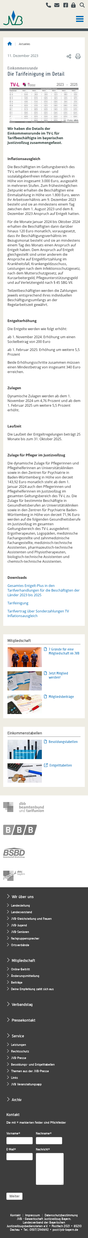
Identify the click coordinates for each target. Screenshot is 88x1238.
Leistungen (18, 1045)
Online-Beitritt (20, 969)
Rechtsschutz (20, 1051)
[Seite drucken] (77, 56)
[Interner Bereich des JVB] (72, 5)
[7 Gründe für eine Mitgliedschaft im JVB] (24, 656)
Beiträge (16, 982)
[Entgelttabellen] (24, 772)
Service (18, 1036)
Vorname (13, 1133)
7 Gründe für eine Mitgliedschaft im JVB (64, 651)
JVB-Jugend (19, 925)
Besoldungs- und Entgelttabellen (33, 1064)
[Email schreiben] (55, 5)
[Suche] (80, 5)
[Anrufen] (47, 5)
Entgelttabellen (61, 765)
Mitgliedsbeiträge (61, 697)
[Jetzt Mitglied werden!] (24, 680)
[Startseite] (9, 44)
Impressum (32, 1215)
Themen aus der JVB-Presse (30, 1071)
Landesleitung (20, 905)
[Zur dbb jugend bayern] (23, 876)
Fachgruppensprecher (25, 938)
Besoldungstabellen (63, 742)
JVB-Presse (18, 1058)
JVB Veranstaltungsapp (26, 1084)
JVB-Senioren (20, 932)
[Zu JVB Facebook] (64, 5)
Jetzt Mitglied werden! (58, 675)
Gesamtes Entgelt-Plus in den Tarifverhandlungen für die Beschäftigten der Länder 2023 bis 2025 (43, 590)
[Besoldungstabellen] (24, 749)
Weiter (14, 1196)
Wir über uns (23, 896)
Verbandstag (22, 1004)
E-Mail (11, 1149)
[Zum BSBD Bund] (23, 853)
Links (14, 1078)
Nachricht (43, 1149)
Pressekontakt (23, 1020)
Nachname (44, 1133)
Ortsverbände (20, 945)
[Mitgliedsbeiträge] (24, 704)
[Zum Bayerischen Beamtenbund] (23, 830)
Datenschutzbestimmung (61, 1215)
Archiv (17, 1099)
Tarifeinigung (17, 603)
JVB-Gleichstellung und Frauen (31, 919)
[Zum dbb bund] (23, 807)
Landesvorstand (21, 912)
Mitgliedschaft (23, 960)
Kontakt (15, 1215)
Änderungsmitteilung (25, 976)
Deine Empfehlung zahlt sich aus (32, 989)
